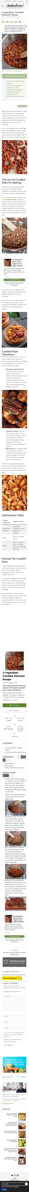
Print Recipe (15, 705)
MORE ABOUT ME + (8, 1103)
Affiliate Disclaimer (14, 1180)
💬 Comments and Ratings (15, 96)
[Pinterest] (18, 1175)
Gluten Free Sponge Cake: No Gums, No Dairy (12, 1115)
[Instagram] (15, 1175)
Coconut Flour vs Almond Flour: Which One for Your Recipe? (11, 1124)
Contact (14, 1178)
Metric (23, 757)
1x (4, 760)
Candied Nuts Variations (14, 85)
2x (7, 760)
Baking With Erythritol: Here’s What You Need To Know (10, 1159)
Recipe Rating (7, 991)
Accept (4, 1189)
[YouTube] (12, 1175)
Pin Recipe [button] (15, 710)
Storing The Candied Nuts (15, 90)
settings (16, 1186)
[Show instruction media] (6, 775)
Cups (18, 757)
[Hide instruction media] (12, 775)
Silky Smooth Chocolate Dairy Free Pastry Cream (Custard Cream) (10, 1150)
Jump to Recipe (23, 106)
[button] (27, 1)
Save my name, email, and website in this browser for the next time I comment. (14, 1034)
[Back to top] (26, 1170)
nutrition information (17, 70)
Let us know (13, 963)
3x (10, 760)
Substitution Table (12, 88)
